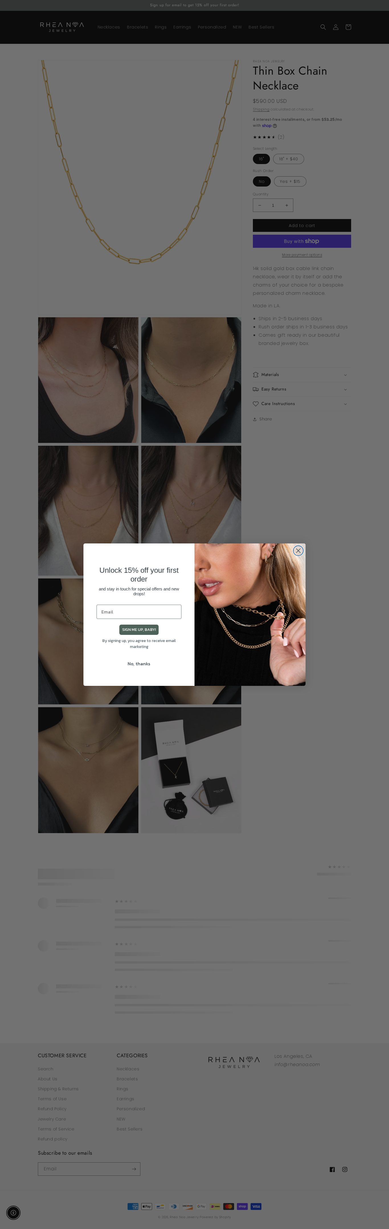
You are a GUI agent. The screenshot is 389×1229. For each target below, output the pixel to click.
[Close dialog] (298, 551)
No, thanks (139, 663)
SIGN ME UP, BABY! (139, 630)
